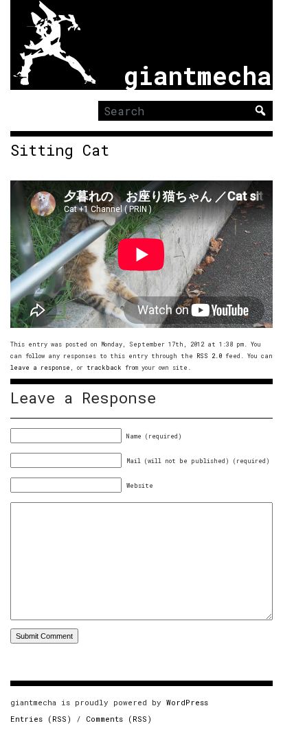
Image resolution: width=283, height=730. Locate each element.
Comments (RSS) (119, 719)
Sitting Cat (59, 150)
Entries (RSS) (40, 719)
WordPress (187, 702)
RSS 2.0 (209, 356)
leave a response (40, 367)
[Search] (260, 110)
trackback (104, 367)
